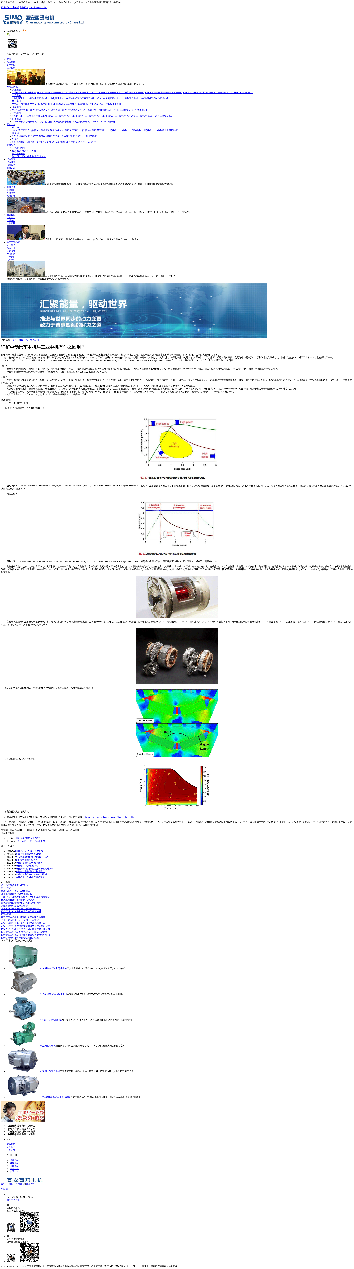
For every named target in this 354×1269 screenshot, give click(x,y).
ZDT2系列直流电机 (128, 98)
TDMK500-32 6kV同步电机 (103, 121)
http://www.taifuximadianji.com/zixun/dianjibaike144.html (109, 817)
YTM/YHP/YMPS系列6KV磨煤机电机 (234, 92)
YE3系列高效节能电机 (41, 104)
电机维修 (33, 7)
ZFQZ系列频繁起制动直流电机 (154, 98)
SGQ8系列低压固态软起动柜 (73, 130)
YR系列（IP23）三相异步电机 (114, 116)
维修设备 (11, 196)
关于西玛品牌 (13, 242)
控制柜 (15, 133)
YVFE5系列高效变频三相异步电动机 (130, 110)
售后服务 (11, 220)
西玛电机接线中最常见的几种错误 (17, 900)
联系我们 (11, 260)
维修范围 (11, 190)
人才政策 (11, 251)
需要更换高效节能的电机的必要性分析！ (21, 908)
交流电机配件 (18, 153)
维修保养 (11, 165)
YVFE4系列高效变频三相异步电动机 (94, 110)
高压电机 (16, 89)
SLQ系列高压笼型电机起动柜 (102, 130)
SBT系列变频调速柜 (42, 136)
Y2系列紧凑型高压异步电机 (105, 92)
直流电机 (16, 95)
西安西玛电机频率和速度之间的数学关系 (21, 911)
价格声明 (11, 223)
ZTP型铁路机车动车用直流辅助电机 (81, 98)
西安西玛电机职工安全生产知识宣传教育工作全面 (25, 929)
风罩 (36, 156)
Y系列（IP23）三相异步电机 (55, 116)
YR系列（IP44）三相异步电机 (84, 116)
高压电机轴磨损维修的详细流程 (16, 894)
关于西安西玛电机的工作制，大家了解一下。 (23, 920)
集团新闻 (11, 65)
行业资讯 (14, 7)
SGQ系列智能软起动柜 (48, 130)
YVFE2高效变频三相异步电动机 (28, 110)
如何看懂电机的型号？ (27, 860)
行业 (6, 888)
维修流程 (11, 193)
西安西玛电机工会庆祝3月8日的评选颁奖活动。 (24, 923)
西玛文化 (11, 248)
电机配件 (11, 145)
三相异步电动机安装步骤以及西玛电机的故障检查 (25, 897)
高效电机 (16, 101)
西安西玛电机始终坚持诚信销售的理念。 (21, 937)
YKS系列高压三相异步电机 (77, 92)
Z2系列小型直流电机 (37, 98)
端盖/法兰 (17, 156)
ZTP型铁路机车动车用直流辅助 (55, 1097)
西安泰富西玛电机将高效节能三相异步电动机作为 (25, 935)
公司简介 (11, 245)
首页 (9, 59)
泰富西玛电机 (13, 87)
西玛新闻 (5, 7)
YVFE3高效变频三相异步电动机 (60, 110)
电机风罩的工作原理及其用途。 (31, 841)
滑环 (26, 150)
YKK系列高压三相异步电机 (50, 92)
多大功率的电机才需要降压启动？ (32, 857)
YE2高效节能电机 (21, 104)
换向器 (32, 150)
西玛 (6, 914)
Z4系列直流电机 (56, 98)
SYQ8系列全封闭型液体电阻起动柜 (134, 130)
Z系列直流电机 (19, 98)
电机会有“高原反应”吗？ (28, 838)
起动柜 (15, 127)
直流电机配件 (18, 148)
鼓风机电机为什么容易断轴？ (30, 877)
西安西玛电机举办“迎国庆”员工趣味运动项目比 (24, 917)
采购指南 (5, 1189)
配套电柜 (11, 124)
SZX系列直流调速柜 (22, 136)
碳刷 (14, 150)
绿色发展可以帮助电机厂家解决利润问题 (21, 903)
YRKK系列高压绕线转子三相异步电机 (163, 92)
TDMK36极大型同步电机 (24, 121)
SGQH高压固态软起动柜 (24, 130)
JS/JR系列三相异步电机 (161, 116)
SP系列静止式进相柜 (86, 142)
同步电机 (16, 119)
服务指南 (42, 7)
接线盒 (42, 156)
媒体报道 (11, 68)
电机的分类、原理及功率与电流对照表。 (36, 868)
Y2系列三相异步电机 (139, 116)
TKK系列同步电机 (81, 121)
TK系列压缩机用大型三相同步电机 (54, 121)
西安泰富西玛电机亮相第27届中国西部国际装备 (24, 932)
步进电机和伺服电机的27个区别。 (32, 874)
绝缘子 (30, 156)
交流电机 (16, 113)
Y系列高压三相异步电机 (24, 92)
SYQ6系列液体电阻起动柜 (165, 130)
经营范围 (11, 257)
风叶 (24, 156)
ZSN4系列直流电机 (109, 98)
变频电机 (16, 107)
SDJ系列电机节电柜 (87, 136)
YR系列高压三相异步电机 (131, 92)
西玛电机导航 (13, 1200)
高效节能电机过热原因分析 (29, 854)
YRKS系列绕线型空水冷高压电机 (199, 92)
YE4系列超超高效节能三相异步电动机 (71, 104)
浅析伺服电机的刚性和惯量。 (30, 871)
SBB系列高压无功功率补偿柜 (26, 142)
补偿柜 (15, 139)
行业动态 (11, 162)
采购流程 (11, 217)
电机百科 (24, 7)
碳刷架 (20, 150)
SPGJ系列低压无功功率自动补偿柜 (58, 142)
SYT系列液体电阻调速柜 (65, 136)
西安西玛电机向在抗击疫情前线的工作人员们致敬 (25, 926)
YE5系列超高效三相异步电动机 (105, 104)
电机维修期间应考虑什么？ (29, 863)
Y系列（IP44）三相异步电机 (26, 116)
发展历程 (11, 254)
